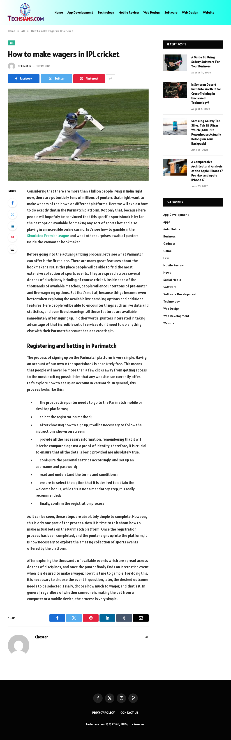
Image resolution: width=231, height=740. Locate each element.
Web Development (176, 316)
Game (167, 251)
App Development (80, 12)
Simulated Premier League (48, 235)
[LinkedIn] (12, 225)
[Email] (12, 249)
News (167, 272)
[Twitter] (12, 214)
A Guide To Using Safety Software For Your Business (205, 61)
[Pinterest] (12, 237)
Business (169, 236)
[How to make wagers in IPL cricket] (78, 135)
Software (171, 12)
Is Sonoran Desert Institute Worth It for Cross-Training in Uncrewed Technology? (206, 93)
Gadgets (169, 244)
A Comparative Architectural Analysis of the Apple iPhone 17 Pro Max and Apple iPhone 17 (207, 171)
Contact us (129, 713)
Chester (26, 66)
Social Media (172, 280)
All (12, 43)
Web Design (151, 12)
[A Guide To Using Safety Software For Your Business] (175, 62)
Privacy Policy (103, 713)
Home (59, 12)
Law (166, 258)
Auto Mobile (171, 229)
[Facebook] (12, 202)
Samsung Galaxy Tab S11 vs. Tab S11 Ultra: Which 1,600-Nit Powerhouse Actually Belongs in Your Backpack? (206, 132)
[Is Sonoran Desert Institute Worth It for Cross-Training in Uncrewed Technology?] (175, 90)
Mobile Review (129, 12)
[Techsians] (25, 12)
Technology (106, 12)
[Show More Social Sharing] (110, 78)
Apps (166, 222)
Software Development (179, 294)
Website (208, 12)
